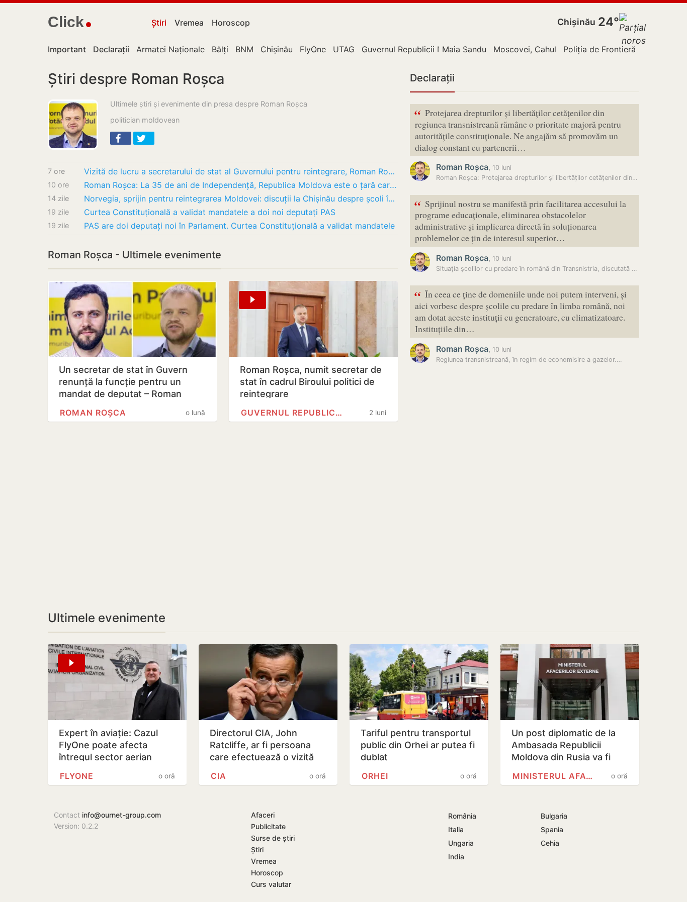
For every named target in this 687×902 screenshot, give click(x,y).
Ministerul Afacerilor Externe (552, 776)
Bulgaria (554, 816)
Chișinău (576, 22)
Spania (552, 829)
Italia (456, 829)
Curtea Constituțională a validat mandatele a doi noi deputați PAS (209, 212)
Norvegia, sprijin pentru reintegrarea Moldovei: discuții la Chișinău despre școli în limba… (241, 198)
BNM (244, 49)
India (456, 856)
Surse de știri (273, 838)
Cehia (550, 843)
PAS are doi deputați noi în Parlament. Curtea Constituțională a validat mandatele (239, 226)
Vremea (189, 23)
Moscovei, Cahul (524, 49)
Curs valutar (271, 884)
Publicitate (268, 826)
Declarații (432, 78)
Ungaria (461, 843)
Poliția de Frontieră (599, 49)
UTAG (344, 49)
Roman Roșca (93, 413)
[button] (120, 138)
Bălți (220, 49)
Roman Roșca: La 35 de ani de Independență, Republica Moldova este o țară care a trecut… (241, 185)
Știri (158, 23)
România (462, 816)
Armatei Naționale (170, 49)
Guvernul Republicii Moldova (416, 49)
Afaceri (263, 815)
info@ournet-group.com (121, 815)
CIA (218, 776)
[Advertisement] (223, 516)
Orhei (375, 776)
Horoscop (231, 23)
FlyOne (313, 49)
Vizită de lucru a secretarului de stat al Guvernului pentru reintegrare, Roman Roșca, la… (241, 171)
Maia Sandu (464, 49)
